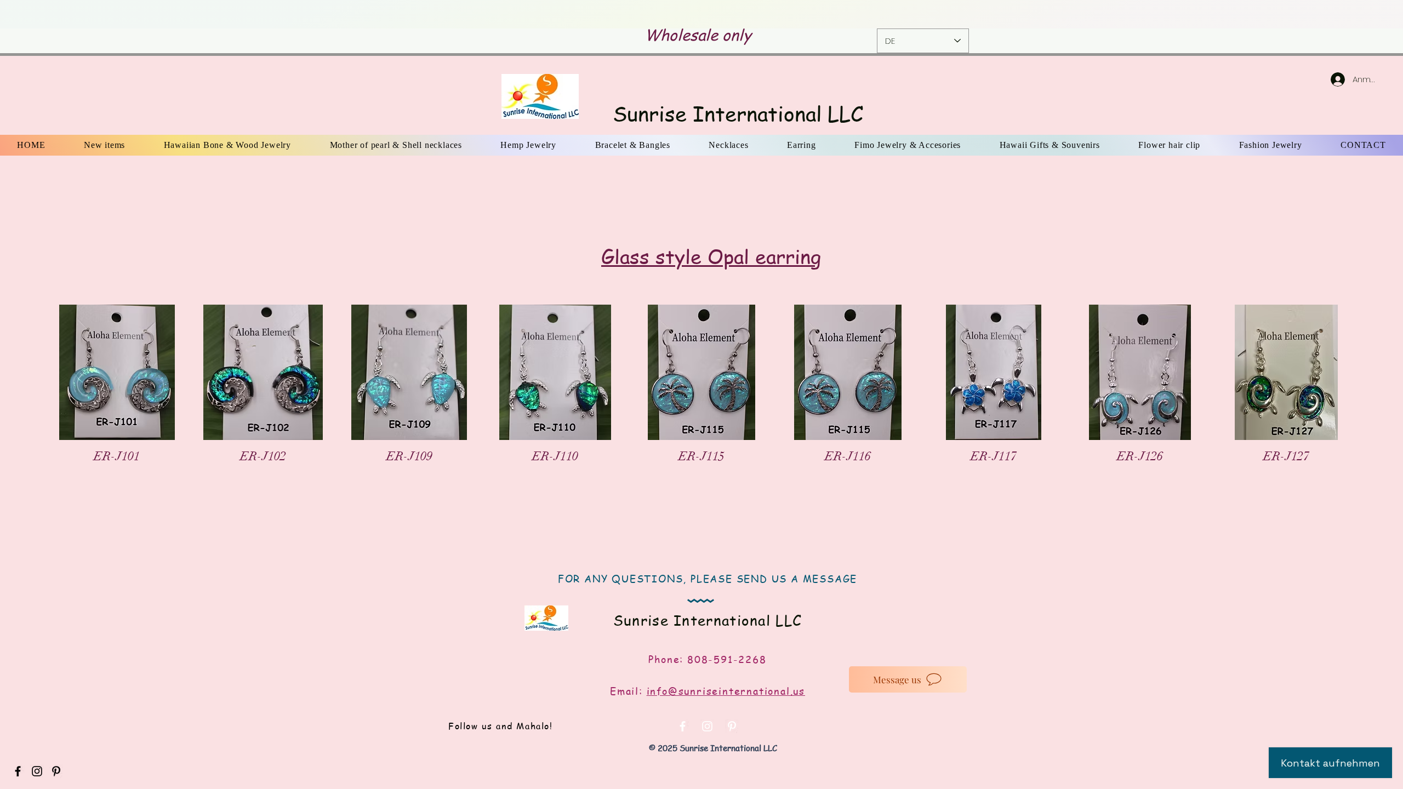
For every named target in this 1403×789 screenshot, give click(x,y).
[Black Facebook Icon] (18, 771)
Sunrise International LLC (738, 113)
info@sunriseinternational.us (726, 690)
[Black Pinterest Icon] (56, 771)
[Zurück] (77, 14)
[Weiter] (1325, 14)
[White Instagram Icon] (707, 726)
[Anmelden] (1327, 79)
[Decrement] (74, 480)
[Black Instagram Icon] (37, 771)
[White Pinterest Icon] (732, 726)
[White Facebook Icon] (682, 726)
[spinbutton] (116, 480)
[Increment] (159, 480)
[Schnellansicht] (117, 372)
